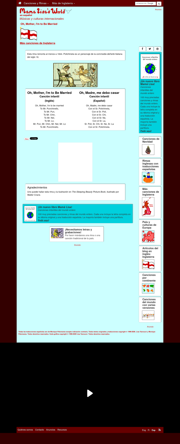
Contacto (39, 429)
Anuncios (50, 429)
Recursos (62, 429)
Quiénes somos (25, 429)
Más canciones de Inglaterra (37, 43)
